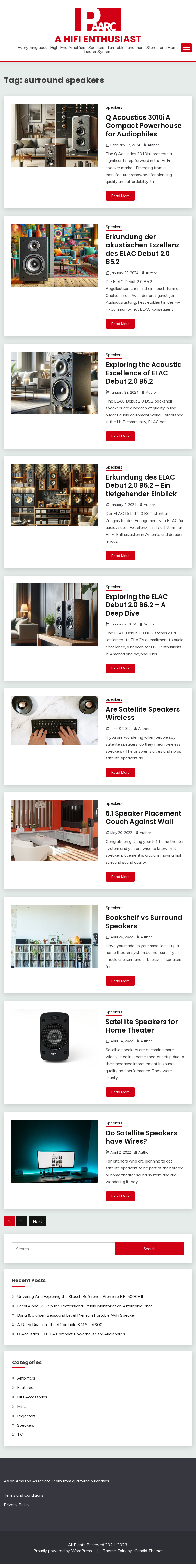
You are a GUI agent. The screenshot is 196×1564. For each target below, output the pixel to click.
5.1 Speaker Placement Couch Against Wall (143, 818)
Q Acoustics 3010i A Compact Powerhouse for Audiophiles (144, 126)
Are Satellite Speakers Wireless (143, 713)
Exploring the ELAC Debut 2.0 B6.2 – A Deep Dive (137, 605)
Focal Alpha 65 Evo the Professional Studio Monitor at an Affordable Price (85, 1305)
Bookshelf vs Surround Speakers (144, 922)
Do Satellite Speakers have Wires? (141, 1137)
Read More (120, 195)
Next (37, 1221)
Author (153, 145)
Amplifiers (26, 1378)
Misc (21, 1406)
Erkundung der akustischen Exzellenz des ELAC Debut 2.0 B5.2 (142, 249)
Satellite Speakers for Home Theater (142, 1026)
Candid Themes (148, 1550)
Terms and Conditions (24, 1495)
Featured (25, 1387)
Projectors (26, 1415)
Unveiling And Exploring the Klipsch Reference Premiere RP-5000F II (80, 1296)
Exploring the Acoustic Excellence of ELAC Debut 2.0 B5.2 (143, 373)
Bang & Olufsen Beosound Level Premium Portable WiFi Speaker (76, 1315)
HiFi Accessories (32, 1396)
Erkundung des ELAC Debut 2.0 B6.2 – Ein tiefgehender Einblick (141, 485)
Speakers (114, 107)
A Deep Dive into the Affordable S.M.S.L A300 (59, 1324)
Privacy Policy (17, 1504)
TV (20, 1434)
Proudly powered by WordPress (63, 1550)
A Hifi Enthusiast (98, 39)
